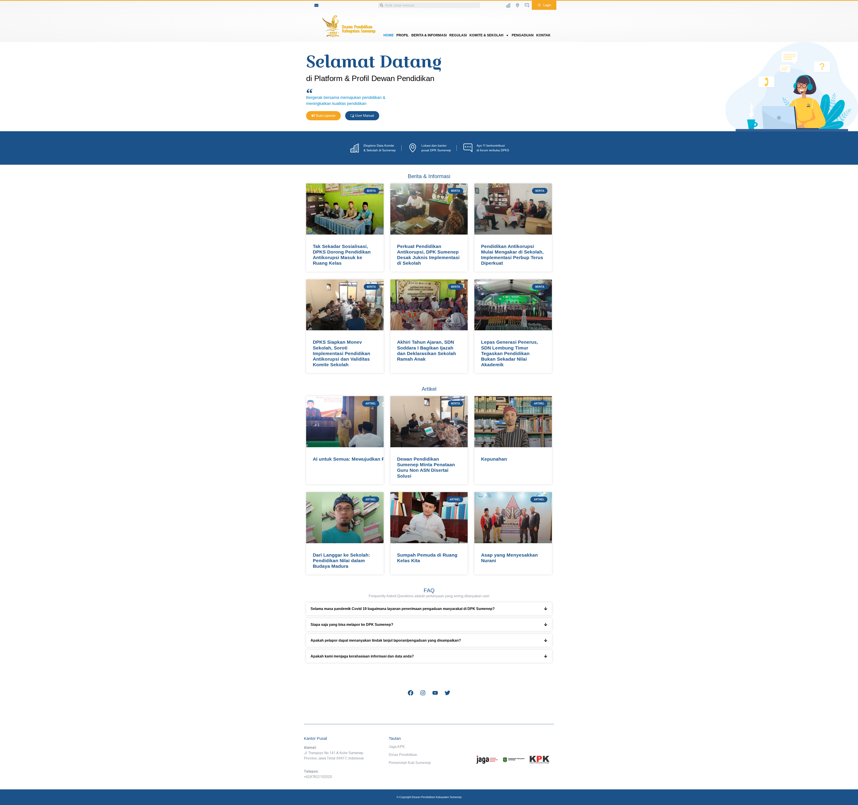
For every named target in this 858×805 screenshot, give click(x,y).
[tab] (429, 608)
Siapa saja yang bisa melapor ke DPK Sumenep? (352, 624)
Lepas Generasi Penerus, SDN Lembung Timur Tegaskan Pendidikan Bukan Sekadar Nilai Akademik (509, 353)
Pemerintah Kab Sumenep (410, 763)
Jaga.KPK (397, 747)
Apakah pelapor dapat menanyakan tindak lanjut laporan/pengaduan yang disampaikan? (386, 640)
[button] (544, 5)
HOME (388, 35)
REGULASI (458, 35)
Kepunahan (494, 459)
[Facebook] (410, 692)
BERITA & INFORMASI (429, 35)
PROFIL (402, 35)
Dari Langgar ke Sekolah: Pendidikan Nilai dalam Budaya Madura (341, 560)
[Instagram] (423, 692)
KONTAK (543, 35)
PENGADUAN (523, 35)
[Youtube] (435, 692)
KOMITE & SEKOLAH (486, 35)
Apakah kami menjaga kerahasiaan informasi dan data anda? (362, 656)
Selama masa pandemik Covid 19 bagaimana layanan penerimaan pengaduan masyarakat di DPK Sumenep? (403, 609)
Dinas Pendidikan (403, 755)
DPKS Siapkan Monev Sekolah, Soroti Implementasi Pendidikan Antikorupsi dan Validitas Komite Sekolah (341, 353)
